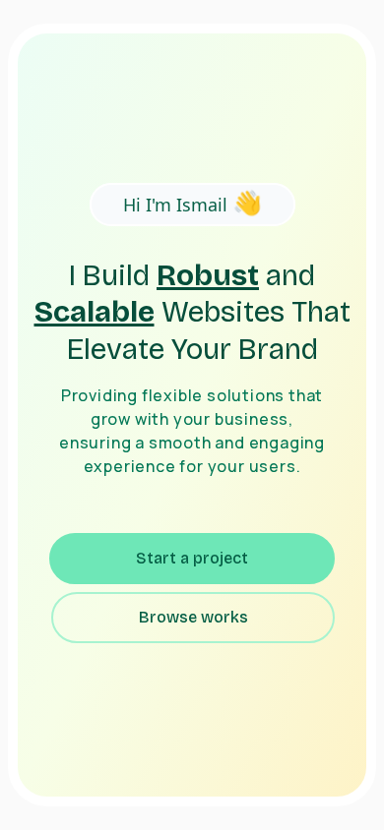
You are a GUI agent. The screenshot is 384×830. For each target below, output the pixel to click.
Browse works (193, 617)
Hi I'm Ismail (192, 201)
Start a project (192, 558)
